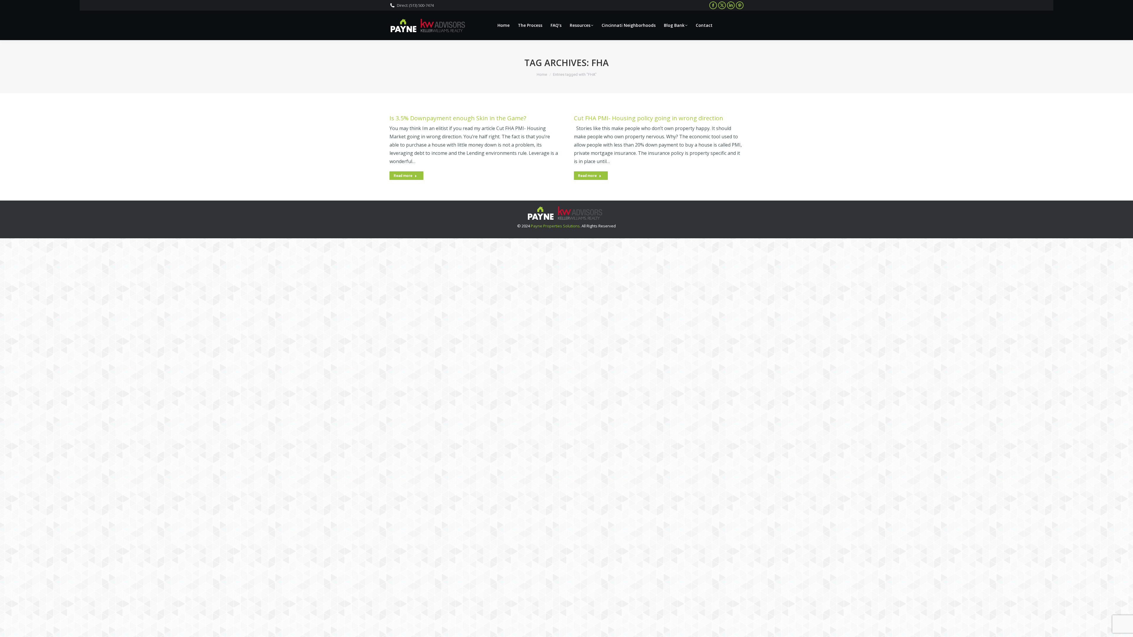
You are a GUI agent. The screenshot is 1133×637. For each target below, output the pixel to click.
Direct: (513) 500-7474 (415, 5)
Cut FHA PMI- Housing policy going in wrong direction (648, 118)
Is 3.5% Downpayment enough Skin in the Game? (457, 118)
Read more (403, 176)
